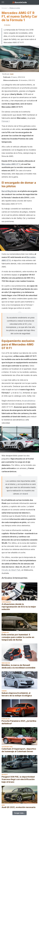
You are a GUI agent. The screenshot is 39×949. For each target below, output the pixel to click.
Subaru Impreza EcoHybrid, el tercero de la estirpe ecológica (17, 694)
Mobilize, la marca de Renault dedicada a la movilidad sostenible (18, 666)
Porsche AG (6, 719)
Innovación (6, 663)
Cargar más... (19, 813)
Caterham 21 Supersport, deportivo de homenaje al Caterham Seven (19, 750)
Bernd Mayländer (9, 191)
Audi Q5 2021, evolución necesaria (18, 807)
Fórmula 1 (5, 8)
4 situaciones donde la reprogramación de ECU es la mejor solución (19, 606)
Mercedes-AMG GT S (11, 164)
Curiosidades (6, 602)
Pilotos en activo (15, 8)
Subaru (4, 691)
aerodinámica (29, 401)
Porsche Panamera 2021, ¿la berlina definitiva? (19, 722)
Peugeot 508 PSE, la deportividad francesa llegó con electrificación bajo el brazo (18, 779)
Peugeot (5, 774)
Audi (3, 805)
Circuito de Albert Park (11, 570)
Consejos (5, 632)
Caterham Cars (7, 746)
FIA (20, 393)
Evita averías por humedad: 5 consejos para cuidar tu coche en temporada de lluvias (18, 637)
